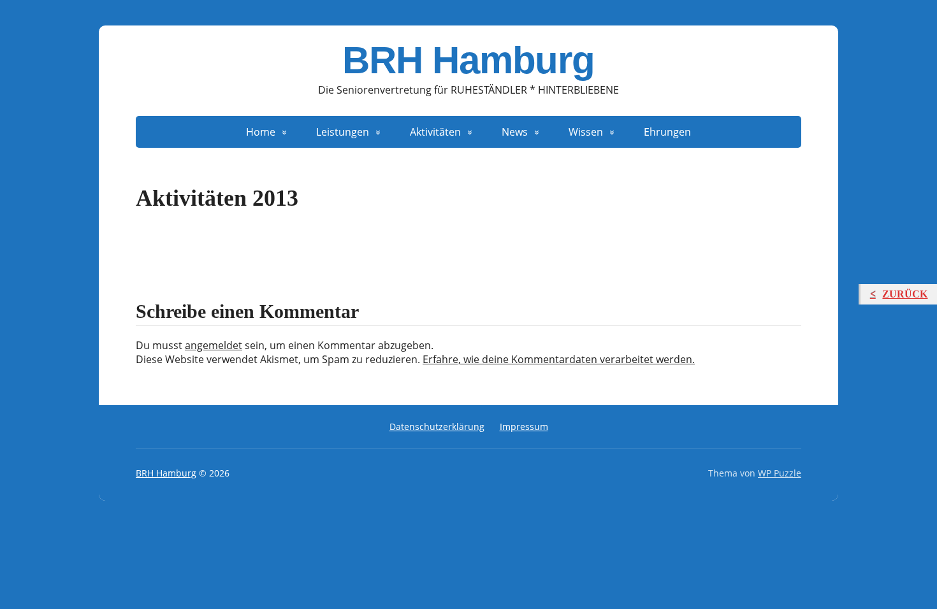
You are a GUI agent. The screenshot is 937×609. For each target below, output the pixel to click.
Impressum (524, 426)
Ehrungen (667, 132)
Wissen (586, 132)
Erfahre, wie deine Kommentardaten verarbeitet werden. (559, 359)
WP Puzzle (779, 473)
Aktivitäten (435, 132)
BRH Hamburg (468, 60)
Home (260, 132)
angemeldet (213, 345)
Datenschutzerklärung (436, 426)
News (515, 132)
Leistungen (342, 132)
